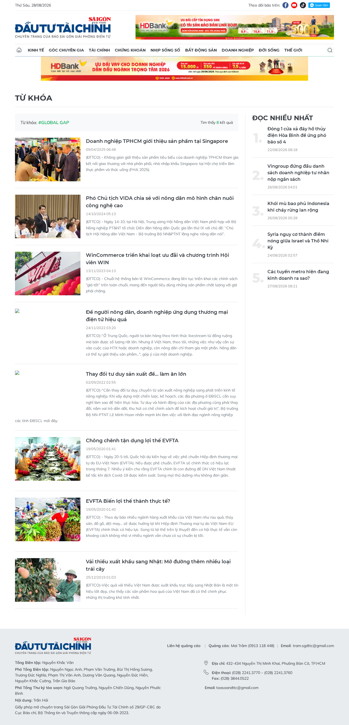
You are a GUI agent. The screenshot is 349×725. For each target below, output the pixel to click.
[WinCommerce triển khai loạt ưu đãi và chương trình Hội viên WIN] (47, 273)
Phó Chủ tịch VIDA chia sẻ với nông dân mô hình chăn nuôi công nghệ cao (160, 202)
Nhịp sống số (165, 50)
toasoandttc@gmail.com (237, 687)
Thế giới (293, 50)
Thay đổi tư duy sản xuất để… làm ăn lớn (136, 374)
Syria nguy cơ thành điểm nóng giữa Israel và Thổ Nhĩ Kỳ (298, 241)
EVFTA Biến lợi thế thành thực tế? (128, 501)
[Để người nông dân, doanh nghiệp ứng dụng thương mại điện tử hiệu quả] (47, 330)
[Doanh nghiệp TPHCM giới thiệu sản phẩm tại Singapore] (47, 159)
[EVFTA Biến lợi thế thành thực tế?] (47, 519)
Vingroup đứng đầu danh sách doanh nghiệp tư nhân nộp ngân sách (298, 173)
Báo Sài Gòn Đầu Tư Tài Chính (63, 27)
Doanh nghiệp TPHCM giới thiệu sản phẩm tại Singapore (157, 141)
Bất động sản (201, 50)
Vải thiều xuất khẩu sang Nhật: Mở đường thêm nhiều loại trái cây (158, 565)
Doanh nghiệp (238, 50)
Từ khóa (33, 98)
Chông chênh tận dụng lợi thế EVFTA (132, 441)
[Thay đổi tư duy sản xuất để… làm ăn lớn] (47, 392)
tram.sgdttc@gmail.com (313, 645)
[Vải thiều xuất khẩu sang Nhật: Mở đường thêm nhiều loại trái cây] (47, 580)
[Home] (19, 50)
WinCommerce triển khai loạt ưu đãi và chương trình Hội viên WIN (157, 259)
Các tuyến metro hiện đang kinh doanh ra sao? (298, 275)
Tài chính (99, 50)
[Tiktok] (303, 5)
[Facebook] (285, 5)
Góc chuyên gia (66, 50)
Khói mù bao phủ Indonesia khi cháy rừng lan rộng (298, 207)
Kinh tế (36, 50)
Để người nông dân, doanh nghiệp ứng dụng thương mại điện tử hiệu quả (157, 316)
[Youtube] (294, 5)
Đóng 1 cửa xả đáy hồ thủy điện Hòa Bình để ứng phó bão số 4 (296, 135)
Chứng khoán (130, 50)
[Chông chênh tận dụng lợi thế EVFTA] (47, 459)
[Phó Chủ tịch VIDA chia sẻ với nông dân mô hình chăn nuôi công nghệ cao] (47, 216)
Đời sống (269, 50)
